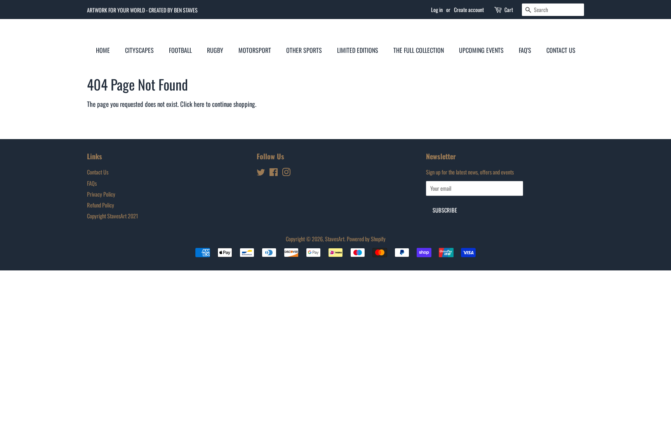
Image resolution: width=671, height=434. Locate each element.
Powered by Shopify (366, 239)
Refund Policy (100, 205)
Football (180, 50)
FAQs (92, 183)
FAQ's (525, 50)
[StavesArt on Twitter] (261, 173)
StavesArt (334, 239)
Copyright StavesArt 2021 (112, 216)
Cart (508, 9)
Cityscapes (139, 50)
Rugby (215, 50)
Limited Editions (357, 50)
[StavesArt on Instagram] (286, 173)
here (199, 104)
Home (103, 50)
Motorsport (254, 50)
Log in (437, 9)
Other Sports (304, 50)
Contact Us (560, 50)
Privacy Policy (101, 194)
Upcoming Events (481, 50)
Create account (469, 9)
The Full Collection (418, 50)
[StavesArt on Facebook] (273, 173)
